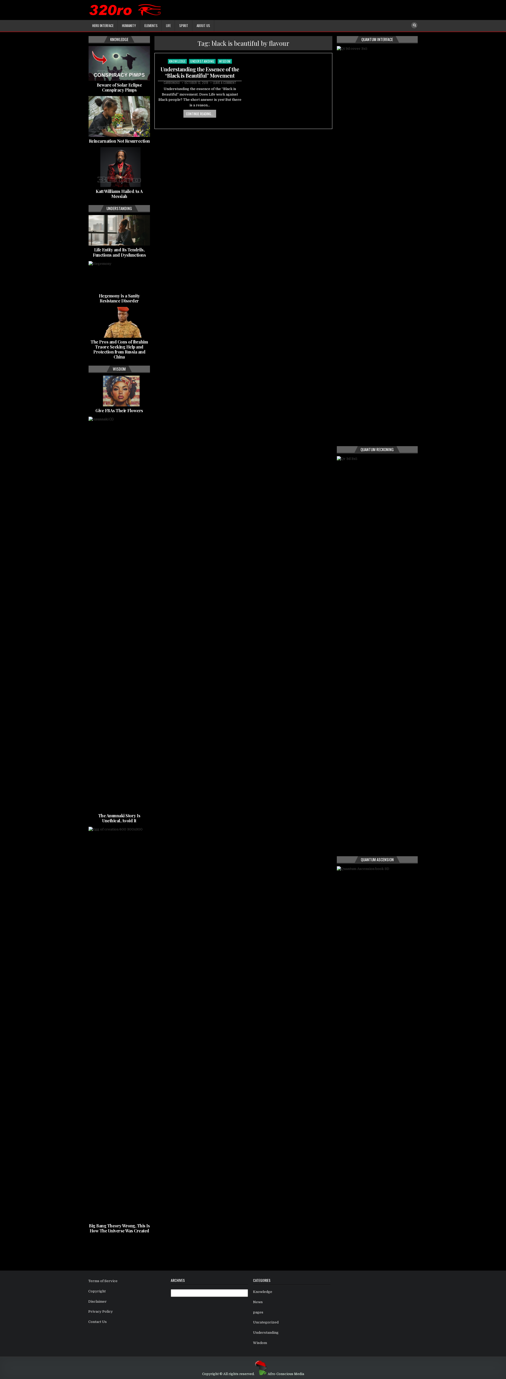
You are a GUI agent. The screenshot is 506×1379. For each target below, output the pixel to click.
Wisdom (225, 61)
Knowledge (177, 61)
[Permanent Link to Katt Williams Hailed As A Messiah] (119, 167)
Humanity (129, 25)
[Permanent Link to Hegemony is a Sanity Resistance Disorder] (119, 276)
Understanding (202, 61)
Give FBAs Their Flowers (119, 410)
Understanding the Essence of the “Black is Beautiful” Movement (199, 72)
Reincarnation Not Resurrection (119, 141)
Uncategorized (266, 1322)
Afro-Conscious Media (286, 1374)
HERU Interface (103, 25)
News (258, 1302)
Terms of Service (103, 1281)
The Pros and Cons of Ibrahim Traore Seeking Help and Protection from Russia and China (119, 349)
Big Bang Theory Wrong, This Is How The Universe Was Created (119, 1228)
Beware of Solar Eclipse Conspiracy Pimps (119, 87)
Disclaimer (97, 1301)
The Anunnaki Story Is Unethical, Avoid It (119, 818)
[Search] (414, 25)
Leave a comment (224, 82)
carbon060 (172, 82)
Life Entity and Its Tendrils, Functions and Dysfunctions (119, 252)
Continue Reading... (199, 113)
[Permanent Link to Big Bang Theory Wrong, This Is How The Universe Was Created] (119, 1024)
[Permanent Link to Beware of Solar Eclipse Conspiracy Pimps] (119, 63)
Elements (151, 25)
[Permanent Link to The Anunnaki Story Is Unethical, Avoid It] (119, 614)
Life (168, 25)
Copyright (97, 1291)
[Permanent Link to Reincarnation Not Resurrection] (119, 116)
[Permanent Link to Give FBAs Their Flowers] (119, 391)
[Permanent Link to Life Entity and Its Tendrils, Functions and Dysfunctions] (119, 230)
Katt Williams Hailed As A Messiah (119, 193)
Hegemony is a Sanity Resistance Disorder (119, 298)
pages (258, 1312)
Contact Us (97, 1322)
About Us (203, 25)
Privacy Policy (100, 1311)
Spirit (183, 25)
